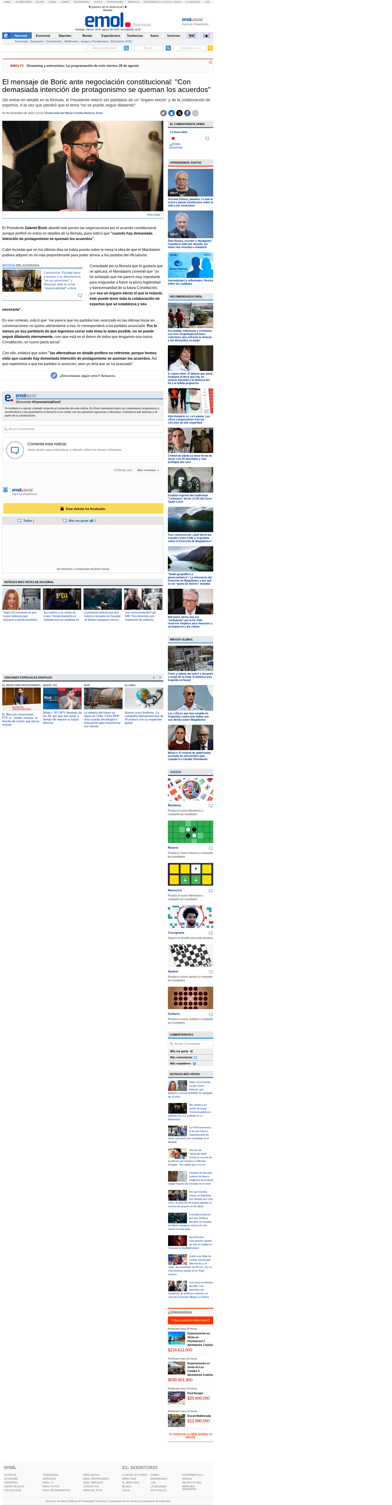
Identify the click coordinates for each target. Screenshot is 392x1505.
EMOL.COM (129, 1478)
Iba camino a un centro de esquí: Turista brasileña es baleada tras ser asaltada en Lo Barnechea (189, 1112)
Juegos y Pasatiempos (94, 41)
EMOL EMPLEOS (93, 1482)
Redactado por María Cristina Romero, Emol (74, 113)
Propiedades (115, 2)
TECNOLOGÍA (12, 1490)
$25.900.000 (198, 1398)
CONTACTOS (91, 1486)
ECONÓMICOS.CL (192, 1474)
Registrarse (201, 24)
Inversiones (82, 2)
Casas (177, 2)
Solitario (174, 1013)
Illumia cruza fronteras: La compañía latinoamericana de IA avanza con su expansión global (144, 718)
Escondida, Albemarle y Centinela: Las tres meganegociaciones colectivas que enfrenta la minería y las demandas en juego (190, 335)
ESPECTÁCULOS (14, 1486)
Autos (98, 2)
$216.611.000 (180, 1349)
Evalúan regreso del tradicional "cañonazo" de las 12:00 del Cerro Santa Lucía (190, 498)
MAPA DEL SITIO (92, 1490)
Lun (207, 2)
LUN (152, 1482)
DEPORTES (11, 1482)
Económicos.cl (153, 2)
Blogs (40, 2)
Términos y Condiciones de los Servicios (117, 1501)
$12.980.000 (198, 1420)
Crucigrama (176, 932)
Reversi (173, 847)
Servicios (173, 35)
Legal (52, 2)
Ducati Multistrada (199, 1416)
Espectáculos (110, 35)
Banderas (174, 805)
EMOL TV (48, 1482)
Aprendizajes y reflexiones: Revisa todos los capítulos (190, 282)
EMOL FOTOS (51, 1486)
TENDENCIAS (51, 1474)
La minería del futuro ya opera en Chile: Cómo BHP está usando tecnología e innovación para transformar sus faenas (102, 719)
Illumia (130, 685)
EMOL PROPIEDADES (96, 1478)
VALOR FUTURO (192, 1482)
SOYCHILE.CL (158, 1490)
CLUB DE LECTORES (134, 1474)
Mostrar (108, 10)
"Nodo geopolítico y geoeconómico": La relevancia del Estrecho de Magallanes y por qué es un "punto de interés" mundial (190, 579)
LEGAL (126, 1490)
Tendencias (135, 35)
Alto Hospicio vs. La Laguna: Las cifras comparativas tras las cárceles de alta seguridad (189, 419)
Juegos (175, 772)
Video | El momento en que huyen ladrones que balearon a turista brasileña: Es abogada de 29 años (190, 1089)
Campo (65, 2)
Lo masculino (178, 132)
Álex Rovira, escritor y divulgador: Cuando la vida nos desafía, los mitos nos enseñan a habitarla (190, 244)
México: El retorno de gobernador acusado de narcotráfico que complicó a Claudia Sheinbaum (189, 756)
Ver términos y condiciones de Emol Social (83, 569)
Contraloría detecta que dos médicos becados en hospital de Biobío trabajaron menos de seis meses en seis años (189, 1221)
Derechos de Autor (56, 1501)
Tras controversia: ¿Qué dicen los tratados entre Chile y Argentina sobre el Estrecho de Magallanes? (190, 538)
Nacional (21, 35)
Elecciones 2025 (121, 41)
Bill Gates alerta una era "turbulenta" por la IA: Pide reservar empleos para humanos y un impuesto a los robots (190, 622)
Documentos (54, 41)
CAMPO (154, 1474)
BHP (87, 685)
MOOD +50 (50, 685)
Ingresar (187, 24)
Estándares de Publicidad (156, 1501)
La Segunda (193, 2)
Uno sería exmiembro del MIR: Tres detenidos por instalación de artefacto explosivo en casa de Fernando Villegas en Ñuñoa (143, 620)
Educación (37, 41)
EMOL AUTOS (91, 1474)
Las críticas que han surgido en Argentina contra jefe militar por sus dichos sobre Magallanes (188, 716)
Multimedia (71, 41)
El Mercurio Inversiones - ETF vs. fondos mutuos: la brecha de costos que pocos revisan (20, 719)
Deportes (65, 35)
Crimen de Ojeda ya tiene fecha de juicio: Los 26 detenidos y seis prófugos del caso (190, 459)
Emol (8, 2)
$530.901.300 (180, 1379)
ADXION (187, 1478)
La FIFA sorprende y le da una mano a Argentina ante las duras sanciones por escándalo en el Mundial (190, 1134)
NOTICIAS (10, 1474)
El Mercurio (24, 2)
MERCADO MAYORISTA (189, 1487)
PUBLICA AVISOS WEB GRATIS (190, 1320)
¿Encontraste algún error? (87, 376)
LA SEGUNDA (158, 1486)
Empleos (133, 2)
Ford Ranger (195, 1393)
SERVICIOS (49, 1478)
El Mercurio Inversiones (21, 685)
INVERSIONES (158, 1478)
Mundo (87, 35)
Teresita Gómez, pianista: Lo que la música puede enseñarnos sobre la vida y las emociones (190, 202)
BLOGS (126, 1486)
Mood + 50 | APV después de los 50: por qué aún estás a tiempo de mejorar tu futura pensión (62, 718)
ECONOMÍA (11, 1478)
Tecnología (21, 41)
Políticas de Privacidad (80, 1501)
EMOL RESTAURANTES (56, 1490)
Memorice (175, 890)
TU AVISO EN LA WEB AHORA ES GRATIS (190, 1436)
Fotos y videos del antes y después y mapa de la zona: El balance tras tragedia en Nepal (190, 677)
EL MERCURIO (131, 1482)
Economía (43, 35)
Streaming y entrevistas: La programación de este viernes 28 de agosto (83, 66)
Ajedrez (173, 971)
